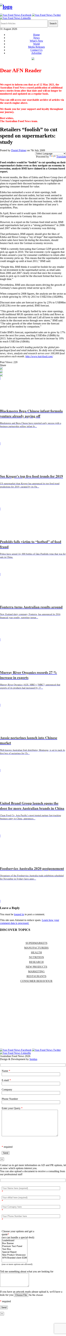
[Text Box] (14, 1249)
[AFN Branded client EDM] (14, 1257)
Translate (61, 156)
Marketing (36, 971)
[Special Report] (14, 1252)
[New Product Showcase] (14, 1255)
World (36, 43)
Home (36, 34)
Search (53, 23)
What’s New (36, 40)
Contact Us (36, 50)
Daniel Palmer (18, 150)
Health (36, 952)
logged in (19, 914)
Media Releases (36, 46)
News (36, 37)
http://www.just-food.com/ (39, 356)
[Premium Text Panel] (14, 1246)
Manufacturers (36, 947)
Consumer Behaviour (36, 981)
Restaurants (36, 976)
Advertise (36, 53)
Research (36, 962)
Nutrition (36, 957)
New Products (36, 966)
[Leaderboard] (14, 1240)
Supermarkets (36, 943)
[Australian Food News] (6, 7)
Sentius (33, 1059)
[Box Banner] (14, 1243)
